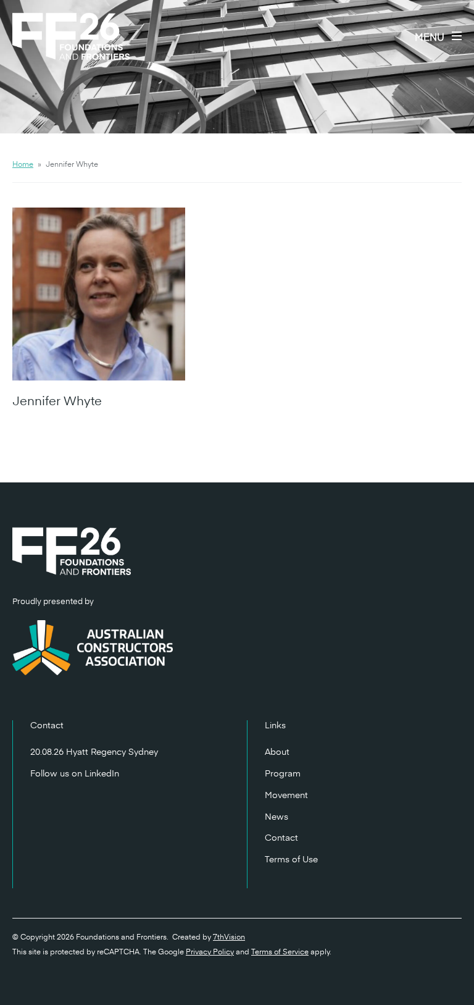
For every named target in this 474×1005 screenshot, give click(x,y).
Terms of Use (291, 859)
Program (283, 773)
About (277, 751)
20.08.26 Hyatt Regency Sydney (94, 751)
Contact (281, 837)
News (276, 816)
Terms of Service (280, 951)
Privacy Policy (210, 951)
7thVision (229, 936)
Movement (286, 795)
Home (22, 164)
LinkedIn (102, 773)
